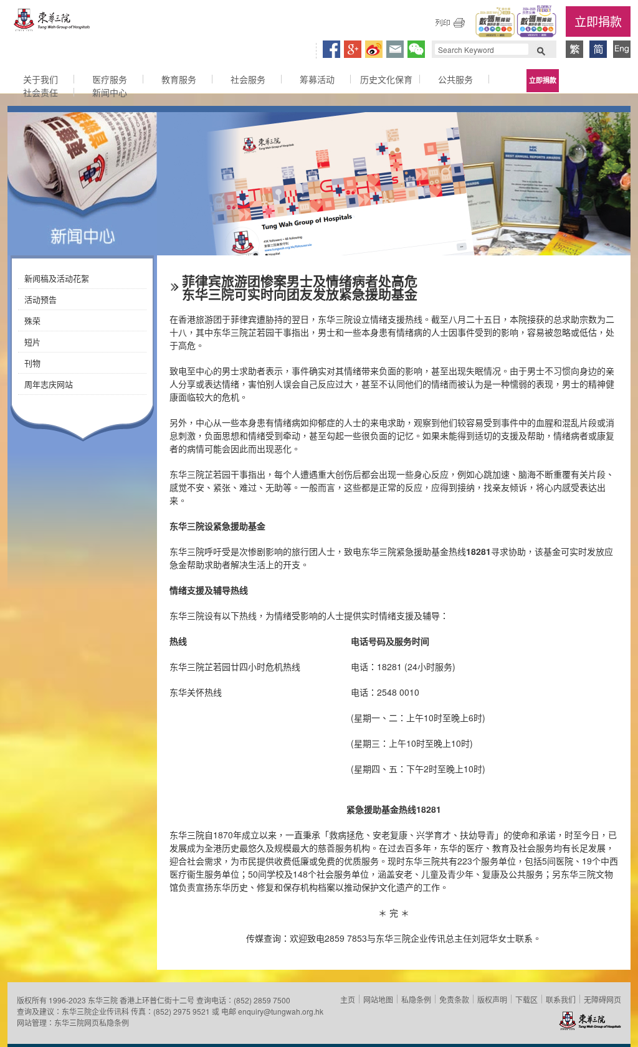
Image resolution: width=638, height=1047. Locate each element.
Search (540, 50)
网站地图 (378, 999)
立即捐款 (598, 20)
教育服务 (178, 79)
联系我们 (561, 999)
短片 (32, 342)
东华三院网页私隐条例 (91, 1022)
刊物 (32, 363)
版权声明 (492, 999)
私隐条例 (416, 999)
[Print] (450, 22)
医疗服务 (109, 79)
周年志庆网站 (48, 384)
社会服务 (248, 79)
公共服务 (455, 79)
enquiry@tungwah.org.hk (280, 1011)
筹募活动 (317, 79)
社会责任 (40, 92)
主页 (347, 999)
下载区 (526, 999)
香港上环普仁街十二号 (157, 1000)
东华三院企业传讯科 (95, 1011)
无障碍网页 (602, 999)
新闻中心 (109, 92)
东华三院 (52, 23)
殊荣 (32, 320)
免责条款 (454, 999)
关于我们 (40, 79)
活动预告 (40, 299)
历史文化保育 (386, 79)
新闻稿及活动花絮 (56, 278)
